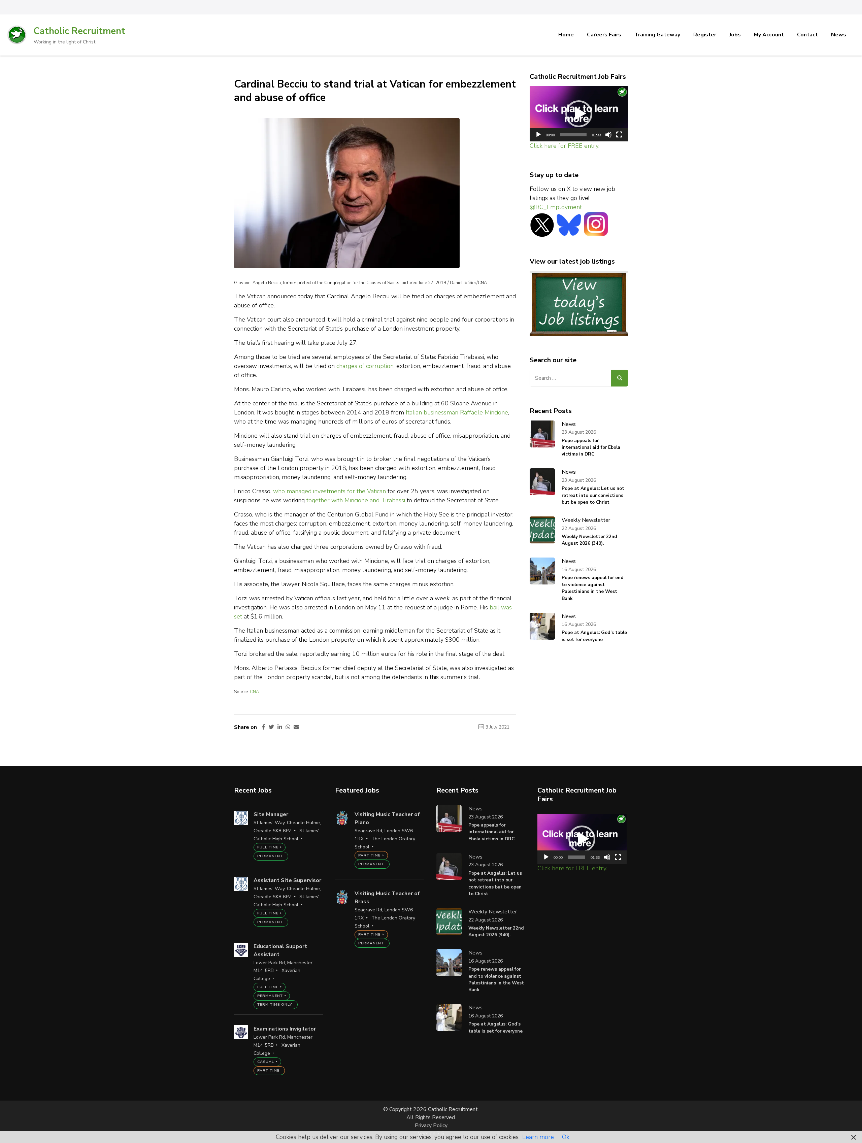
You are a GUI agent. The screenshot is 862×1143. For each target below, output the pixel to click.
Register (704, 34)
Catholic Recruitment (79, 31)
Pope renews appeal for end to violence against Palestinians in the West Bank (593, 587)
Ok (565, 1137)
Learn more (538, 1137)
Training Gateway (657, 34)
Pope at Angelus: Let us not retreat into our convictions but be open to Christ (593, 495)
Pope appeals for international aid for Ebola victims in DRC (591, 447)
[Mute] (608, 134)
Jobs (735, 34)
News (838, 34)
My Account (769, 34)
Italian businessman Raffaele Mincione (457, 412)
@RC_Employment (556, 207)
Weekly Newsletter (586, 520)
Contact (807, 34)
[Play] (538, 134)
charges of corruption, (365, 366)
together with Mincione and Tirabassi (356, 500)
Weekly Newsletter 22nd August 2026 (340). (589, 539)
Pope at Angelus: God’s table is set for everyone (594, 635)
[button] (578, 113)
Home (566, 34)
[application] (579, 114)
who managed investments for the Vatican (329, 491)
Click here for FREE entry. (564, 146)
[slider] (573, 134)
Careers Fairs (604, 34)
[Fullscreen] (619, 134)
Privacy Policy (431, 1125)
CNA (254, 692)
